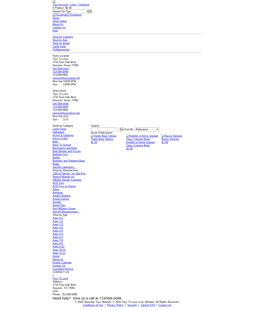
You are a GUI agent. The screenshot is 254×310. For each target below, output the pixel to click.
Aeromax (58, 192)
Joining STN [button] (148, 305)
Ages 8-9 (58, 243)
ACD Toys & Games (64, 186)
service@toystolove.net (66, 78)
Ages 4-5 (58, 230)
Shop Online (60, 21)
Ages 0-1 (58, 218)
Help (55, 30)
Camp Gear (59, 46)
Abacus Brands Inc (64, 176)
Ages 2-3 (58, 224)
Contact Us (59, 27)
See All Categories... (64, 167)
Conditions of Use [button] (93, 305)
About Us (58, 24)
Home (56, 18)
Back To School (62, 144)
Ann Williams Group (64, 208)
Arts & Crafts (60, 138)
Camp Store (59, 128)
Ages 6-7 (58, 237)
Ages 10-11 (59, 249)
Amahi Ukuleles (62, 195)
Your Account (60, 4)
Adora (56, 189)
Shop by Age (60, 40)
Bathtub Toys (60, 154)
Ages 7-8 (58, 240)
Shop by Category (63, 36)
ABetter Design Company (67, 179)
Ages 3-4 (58, 227)
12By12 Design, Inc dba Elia (69, 173)
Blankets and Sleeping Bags (69, 160)
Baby (56, 141)
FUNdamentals (61, 49)
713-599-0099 (60, 71)
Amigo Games (61, 198)
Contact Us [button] (165, 305)
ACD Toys (58, 183)
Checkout (83, 4)
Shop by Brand (61, 43)
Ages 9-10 (58, 246)
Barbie (56, 157)
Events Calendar (62, 262)
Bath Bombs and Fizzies (67, 151)
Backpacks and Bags (65, 148)
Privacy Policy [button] (115, 305)
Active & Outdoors (63, 135)
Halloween (58, 132)
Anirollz (57, 202)
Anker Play (59, 205)
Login (73, 4)
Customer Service (63, 268)
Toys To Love (60, 278)
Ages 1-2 (58, 221)
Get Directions (61, 68)
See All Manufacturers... (66, 211)
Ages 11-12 (59, 253)
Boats (56, 163)
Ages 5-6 (58, 233)
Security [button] (132, 305)
